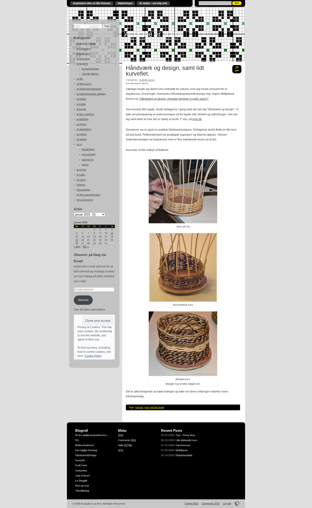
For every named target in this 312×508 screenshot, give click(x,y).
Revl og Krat (82, 485)
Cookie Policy (93, 356)
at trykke (81, 169)
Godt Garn (81, 465)
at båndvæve (84, 48)
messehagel (88, 154)
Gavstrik (80, 460)
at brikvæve (83, 58)
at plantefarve (84, 129)
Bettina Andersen (84, 445)
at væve (81, 179)
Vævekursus (183, 445)
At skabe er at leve (154, 34)
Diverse (81, 184)
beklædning (88, 149)
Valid (125, 445)
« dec (77, 246)
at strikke (82, 139)
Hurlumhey (81, 470)
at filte (80, 78)
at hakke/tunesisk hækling (91, 93)
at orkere (82, 124)
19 (76, 240)
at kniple (81, 104)
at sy (79, 144)
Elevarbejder (83, 189)
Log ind (227, 503)
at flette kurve (84, 83)
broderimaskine (90, 68)
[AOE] (236, 503)
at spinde (82, 134)
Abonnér (83, 300)
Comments (127, 440)
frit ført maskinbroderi (88, 194)
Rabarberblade (184, 455)
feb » (86, 246)
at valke (81, 174)
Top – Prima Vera (185, 435)
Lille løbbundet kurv (186, 440)
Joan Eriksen (82, 475)
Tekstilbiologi (82, 490)
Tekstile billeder (90, 73)
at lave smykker (85, 114)
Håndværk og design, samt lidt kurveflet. (165, 71)
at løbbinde (83, 119)
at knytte (81, 109)
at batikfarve (83, 53)
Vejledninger (125, 3)
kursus (139, 407)
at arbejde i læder (86, 43)
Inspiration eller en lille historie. (92, 3)
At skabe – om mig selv (153, 3)
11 (112, 233)
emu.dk (197, 119)
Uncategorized (85, 199)
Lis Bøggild (81, 480)
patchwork (87, 159)
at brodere (82, 63)
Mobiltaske (182, 450)
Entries (191, 503)
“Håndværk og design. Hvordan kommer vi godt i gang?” (174, 98)
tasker (85, 164)
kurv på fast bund (154, 407)
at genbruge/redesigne (89, 88)
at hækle (81, 98)
